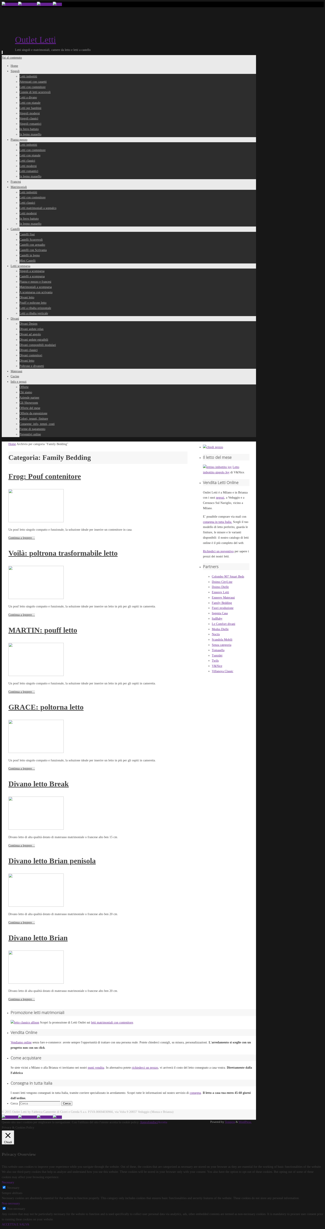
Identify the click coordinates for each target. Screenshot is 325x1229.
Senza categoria (221, 645)
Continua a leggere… (21, 538)
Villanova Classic (222, 671)
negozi (220, 497)
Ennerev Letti (220, 592)
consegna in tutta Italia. (217, 522)
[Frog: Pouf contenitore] (36, 521)
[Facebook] (10, 4)
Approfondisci (149, 1122)
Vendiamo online (21, 1042)
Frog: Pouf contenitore (44, 476)
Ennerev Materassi (223, 597)
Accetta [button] (162, 1122)
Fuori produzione (222, 608)
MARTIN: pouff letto (42, 630)
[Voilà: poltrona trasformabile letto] (36, 598)
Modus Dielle (220, 629)
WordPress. (245, 1121)
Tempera (230, 1121)
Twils (215, 660)
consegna (195, 1093)
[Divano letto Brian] (36, 982)
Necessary (13, 1187)
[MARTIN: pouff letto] (36, 675)
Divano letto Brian (38, 938)
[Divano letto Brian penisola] (36, 905)
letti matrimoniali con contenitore (112, 1022)
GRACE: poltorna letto (46, 707)
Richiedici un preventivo (218, 551)
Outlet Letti (35, 40)
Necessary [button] (8, 1182)
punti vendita (96, 1067)
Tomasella (218, 650)
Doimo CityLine (222, 582)
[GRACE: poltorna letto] (36, 752)
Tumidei (217, 655)
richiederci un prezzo (145, 1067)
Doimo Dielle (220, 587)
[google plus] (27, 4)
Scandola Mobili (222, 639)
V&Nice (217, 666)
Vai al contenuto (12, 57)
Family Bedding (222, 603)
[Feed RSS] (57, 4)
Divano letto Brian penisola (52, 861)
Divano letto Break (38, 784)
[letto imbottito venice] (213, 447)
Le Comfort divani (223, 624)
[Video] (45, 4)
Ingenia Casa (220, 613)
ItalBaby (217, 618)
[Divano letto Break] (36, 828)
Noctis (216, 634)
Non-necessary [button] (11, 1203)
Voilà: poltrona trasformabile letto (63, 553)
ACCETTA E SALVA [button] (15, 1224)
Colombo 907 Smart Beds (228, 576)
